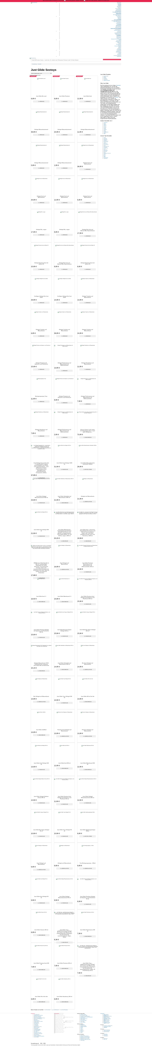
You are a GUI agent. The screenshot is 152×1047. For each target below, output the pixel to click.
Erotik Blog (106, 1034)
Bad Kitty (105, 151)
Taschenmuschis (118, 27)
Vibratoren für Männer (116, 28)
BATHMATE (82, 1024)
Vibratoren (118, 13)
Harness (119, 45)
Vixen (81, 1032)
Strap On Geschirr (37, 1035)
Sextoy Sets (119, 38)
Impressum (106, 1038)
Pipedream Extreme (107, 153)
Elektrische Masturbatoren (116, 20)
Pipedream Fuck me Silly (84, 1037)
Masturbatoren (117, 19)
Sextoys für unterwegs (38, 1033)
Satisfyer (105, 140)
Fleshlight (105, 147)
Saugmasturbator (37, 1029)
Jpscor (105, 123)
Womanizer (106, 150)
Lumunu (81, 1029)
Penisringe (119, 24)
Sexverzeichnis (106, 1031)
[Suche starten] (112, 59)
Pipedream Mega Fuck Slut (85, 1039)
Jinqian (105, 127)
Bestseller (119, 3)
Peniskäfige (119, 49)
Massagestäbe (118, 10)
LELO (105, 145)
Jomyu (105, 124)
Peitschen (119, 48)
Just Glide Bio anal (41, 96)
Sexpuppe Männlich (37, 1032)
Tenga (105, 155)
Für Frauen (119, 2)
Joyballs (105, 129)
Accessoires (119, 50)
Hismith (81, 1027)
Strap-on (119, 7)
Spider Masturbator (83, 1018)
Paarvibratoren (118, 34)
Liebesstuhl (36, 1024)
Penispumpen (118, 23)
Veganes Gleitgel (107, 80)
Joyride (105, 131)
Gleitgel (119, 52)
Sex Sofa (35, 1031)
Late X (105, 142)
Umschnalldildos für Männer (39, 1036)
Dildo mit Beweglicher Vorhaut (39, 1017)
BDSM (120, 39)
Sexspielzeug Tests (107, 1026)
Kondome (119, 53)
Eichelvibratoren (118, 29)
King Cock (105, 149)
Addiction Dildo (83, 1014)
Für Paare (119, 31)
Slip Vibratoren (118, 15)
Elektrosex (119, 42)
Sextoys (116, 97)
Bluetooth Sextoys (37, 1016)
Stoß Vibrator (36, 1034)
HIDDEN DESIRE (83, 1026)
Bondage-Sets (118, 41)
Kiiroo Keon (82, 1035)
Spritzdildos (119, 6)
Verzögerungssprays (117, 55)
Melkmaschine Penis (37, 1026)
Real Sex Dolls (118, 26)
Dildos (119, 5)
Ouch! (105, 148)
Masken (119, 47)
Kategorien (102, 1013)
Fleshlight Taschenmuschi (85, 1016)
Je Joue (105, 126)
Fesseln (119, 43)
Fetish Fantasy (106, 146)
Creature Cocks (83, 1025)
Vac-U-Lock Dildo (83, 1020)
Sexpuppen (118, 25)
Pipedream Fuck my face (84, 1038)
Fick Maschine (36, 1023)
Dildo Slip (35, 1019)
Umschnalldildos (118, 8)
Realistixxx (82, 1030)
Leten (81, 1028)
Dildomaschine (36, 1020)
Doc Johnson (106, 144)
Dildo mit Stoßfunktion (38, 1018)
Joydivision (106, 122)
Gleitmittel (118, 85)
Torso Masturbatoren (117, 21)
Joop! (105, 130)
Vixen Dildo (82, 1021)
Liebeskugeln (118, 9)
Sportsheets (106, 157)
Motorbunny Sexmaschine (85, 1036)
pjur (104, 154)
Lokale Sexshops (107, 1029)
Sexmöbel (119, 35)
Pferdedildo (36, 1028)
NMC (104, 156)
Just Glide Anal (87, 96)
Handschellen (118, 44)
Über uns (105, 1039)
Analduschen (118, 51)
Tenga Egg (82, 1040)
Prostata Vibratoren (117, 30)
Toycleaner (119, 54)
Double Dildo (36, 1022)
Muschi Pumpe (36, 1027)
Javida (105, 128)
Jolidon (105, 132)
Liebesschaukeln (118, 33)
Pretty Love (106, 141)
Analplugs (119, 4)
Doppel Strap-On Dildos (38, 1021)
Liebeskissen (118, 37)
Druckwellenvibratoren (117, 14)
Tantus (81, 1031)
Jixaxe (105, 125)
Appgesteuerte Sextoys (38, 1015)
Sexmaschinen (118, 11)
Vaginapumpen (118, 12)
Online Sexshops (107, 1030)
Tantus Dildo (82, 1019)
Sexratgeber (106, 1035)
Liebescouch (118, 36)
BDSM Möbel (118, 40)
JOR (104, 133)
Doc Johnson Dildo (83, 1015)
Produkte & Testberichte (108, 1025)
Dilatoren (119, 18)
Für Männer (119, 16)
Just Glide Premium (64, 96)
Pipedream (106, 143)
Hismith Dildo (82, 1017)
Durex (105, 152)
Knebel (120, 46)
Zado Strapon (82, 1022)
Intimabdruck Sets (118, 32)
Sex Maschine (36, 1030)
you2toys (105, 138)
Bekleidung (119, 56)
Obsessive (105, 139)
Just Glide (47, 1009)
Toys (106, 1015)
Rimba (105, 137)
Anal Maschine (36, 1014)
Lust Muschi (36, 1025)
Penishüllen (119, 22)
